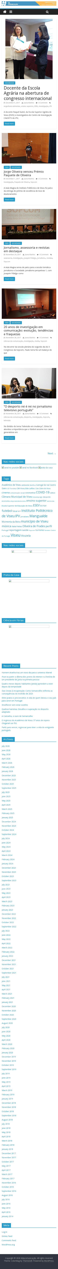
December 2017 (9, 1153)
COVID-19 (42, 492)
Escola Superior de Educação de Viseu (17, 506)
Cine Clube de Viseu (43, 488)
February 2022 (8, 951)
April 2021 (6, 989)
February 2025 (8, 813)
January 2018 (7, 1149)
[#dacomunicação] (5, 12)
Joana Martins (29, 103)
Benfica (32, 485)
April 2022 (6, 943)
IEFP (19, 511)
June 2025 (6, 796)
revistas (49, 258)
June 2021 (6, 981)
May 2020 (6, 1035)
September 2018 (9, 1115)
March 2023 (7, 901)
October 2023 (8, 876)
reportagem (15, 530)
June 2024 (6, 842)
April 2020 (6, 1040)
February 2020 (8, 1048)
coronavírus (30, 492)
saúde (25, 530)
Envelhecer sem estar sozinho (15, 705)
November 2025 (9, 779)
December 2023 (9, 867)
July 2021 (6, 977)
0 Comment (42, 103)
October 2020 (8, 1014)
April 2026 (6, 758)
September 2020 (9, 1019)
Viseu (16, 535)
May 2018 (6, 1132)
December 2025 (9, 775)
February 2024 (8, 859)
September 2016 (9, 1191)
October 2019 (8, 1065)
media (37, 341)
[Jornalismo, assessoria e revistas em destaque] (29, 210)
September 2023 (9, 880)
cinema (6, 492)
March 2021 (7, 993)
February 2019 (8, 1094)
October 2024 (8, 830)
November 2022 (9, 918)
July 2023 (6, 884)
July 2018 (6, 1124)
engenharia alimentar (12, 106)
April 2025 (6, 805)
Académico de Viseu (11, 484)
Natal (14, 526)
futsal (15, 511)
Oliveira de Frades (34, 526)
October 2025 (8, 784)
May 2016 (6, 1208)
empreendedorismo (18, 501)
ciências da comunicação (13, 341)
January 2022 (7, 956)
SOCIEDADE (9, 83)
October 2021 (8, 968)
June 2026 (6, 750)
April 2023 (6, 897)
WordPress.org (8, 1244)
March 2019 (7, 1090)
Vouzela (26, 535)
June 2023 (6, 888)
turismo (39, 530)
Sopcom (34, 182)
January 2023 (7, 909)
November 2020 (9, 1010)
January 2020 (7, 1052)
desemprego (37, 497)
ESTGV (43, 505)
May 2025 (6, 800)
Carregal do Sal (42, 485)
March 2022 (7, 947)
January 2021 (7, 1002)
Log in (4, 1232)
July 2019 (6, 1073)
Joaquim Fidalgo (30, 258)
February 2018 (8, 1145)
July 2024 (6, 838)
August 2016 (7, 1195)
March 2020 (7, 1044)
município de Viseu (34, 521)
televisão (7, 420)
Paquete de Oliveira (22, 182)
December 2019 (9, 1056)
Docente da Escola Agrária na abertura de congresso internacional (28, 93)
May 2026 (6, 754)
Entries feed (7, 1236)
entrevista (50, 501)
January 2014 (7, 1216)
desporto (27, 417)
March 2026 (7, 763)
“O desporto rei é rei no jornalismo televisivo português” (28, 408)
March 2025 (7, 809)
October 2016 (8, 1187)
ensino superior (27, 106)
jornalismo (41, 258)
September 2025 (9, 788)
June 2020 (6, 1031)
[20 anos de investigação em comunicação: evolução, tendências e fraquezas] (29, 290)
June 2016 (6, 1203)
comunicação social (17, 493)
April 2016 (6, 1212)
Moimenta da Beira (11, 521)
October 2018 (8, 1111)
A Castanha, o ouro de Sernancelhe (17, 716)
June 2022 (6, 935)
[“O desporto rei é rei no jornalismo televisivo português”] (29, 369)
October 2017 (8, 1161)
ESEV (36, 106)
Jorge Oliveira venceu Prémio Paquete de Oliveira (24, 173)
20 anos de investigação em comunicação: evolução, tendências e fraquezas (28, 330)
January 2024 (7, 863)
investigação (43, 106)
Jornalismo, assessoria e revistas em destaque (27, 249)
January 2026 (7, 771)
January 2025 (7, 817)
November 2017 (9, 1157)
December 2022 (9, 914)
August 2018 (7, 1119)
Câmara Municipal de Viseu (17, 496)
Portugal (5, 530)
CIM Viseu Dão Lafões (26, 488)
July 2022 (6, 930)
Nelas (19, 526)
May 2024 (6, 847)
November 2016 (9, 1182)
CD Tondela (11, 488)
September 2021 (9, 972)
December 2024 (9, 821)
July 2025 (6, 792)
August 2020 (7, 1023)
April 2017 (6, 1170)
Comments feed (9, 1240)
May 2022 (6, 939)
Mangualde (38, 515)
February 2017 (8, 1178)
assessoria (8, 258)
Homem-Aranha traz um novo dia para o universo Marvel (27, 672)
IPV (51, 106)
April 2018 (6, 1136)
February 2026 (8, 767)
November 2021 (9, 964)
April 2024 (6, 851)
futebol (7, 511)
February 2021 (8, 998)
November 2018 (9, 1107)
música (6, 526)
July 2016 (6, 1199)
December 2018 (9, 1103)
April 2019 (6, 1086)
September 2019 (9, 1069)
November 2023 (9, 872)
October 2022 (8, 922)
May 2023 (6, 893)
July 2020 (6, 1027)
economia (6, 501)
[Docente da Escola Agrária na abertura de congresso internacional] (29, 20)
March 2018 (7, 1140)
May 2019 (6, 1082)
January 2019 (7, 1098)
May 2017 (6, 1166)
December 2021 (9, 960)
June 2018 (6, 1128)
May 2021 (6, 985)
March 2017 (7, 1174)
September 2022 (9, 926)
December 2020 (9, 1006)
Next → (52, 453)
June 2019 (6, 1077)
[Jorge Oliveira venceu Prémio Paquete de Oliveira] (29, 134)
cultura (52, 493)
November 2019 (9, 1061)
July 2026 (6, 746)
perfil (49, 526)
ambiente (25, 485)
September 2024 (9, 834)
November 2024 (9, 826)
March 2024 (7, 855)
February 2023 (8, 905)
